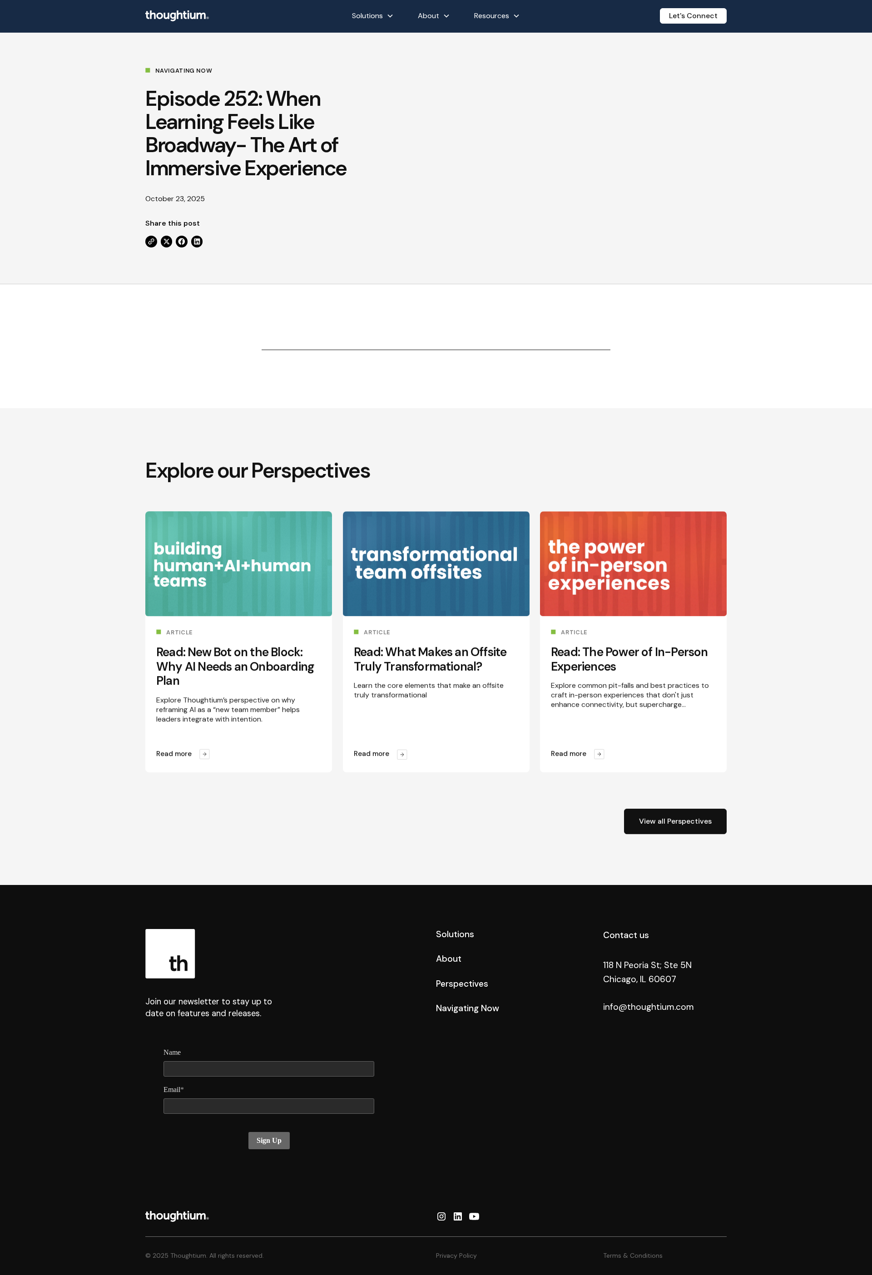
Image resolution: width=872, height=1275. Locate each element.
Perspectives (462, 983)
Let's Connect (693, 15)
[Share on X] (167, 241)
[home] (177, 15)
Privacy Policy (456, 1255)
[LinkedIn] (197, 241)
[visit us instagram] (441, 1216)
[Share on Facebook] (182, 241)
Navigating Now (467, 1008)
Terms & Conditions (633, 1255)
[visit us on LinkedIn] (457, 1216)
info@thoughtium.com (648, 1007)
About (448, 958)
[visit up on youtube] (474, 1216)
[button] (373, 16)
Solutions (455, 934)
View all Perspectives (675, 821)
